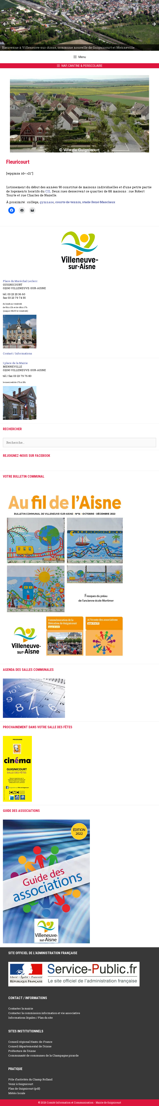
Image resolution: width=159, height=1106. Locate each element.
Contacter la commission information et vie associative (44, 1013)
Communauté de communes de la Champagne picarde (43, 1055)
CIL (48, 191)
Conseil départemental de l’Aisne (30, 1046)
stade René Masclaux (98, 202)
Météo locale (16, 1093)
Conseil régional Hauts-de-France (30, 1042)
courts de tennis (68, 202)
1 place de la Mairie (15, 363)
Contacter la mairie (20, 1008)
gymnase (47, 202)
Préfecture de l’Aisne (22, 1051)
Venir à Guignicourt (20, 1084)
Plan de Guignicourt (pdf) (24, 1088)
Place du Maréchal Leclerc (20, 281)
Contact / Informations (17, 353)
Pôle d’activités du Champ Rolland (30, 1079)
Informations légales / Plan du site (30, 1017)
